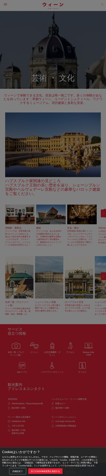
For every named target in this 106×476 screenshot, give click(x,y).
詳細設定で (17, 471)
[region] (53, 461)
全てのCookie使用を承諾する (45, 471)
